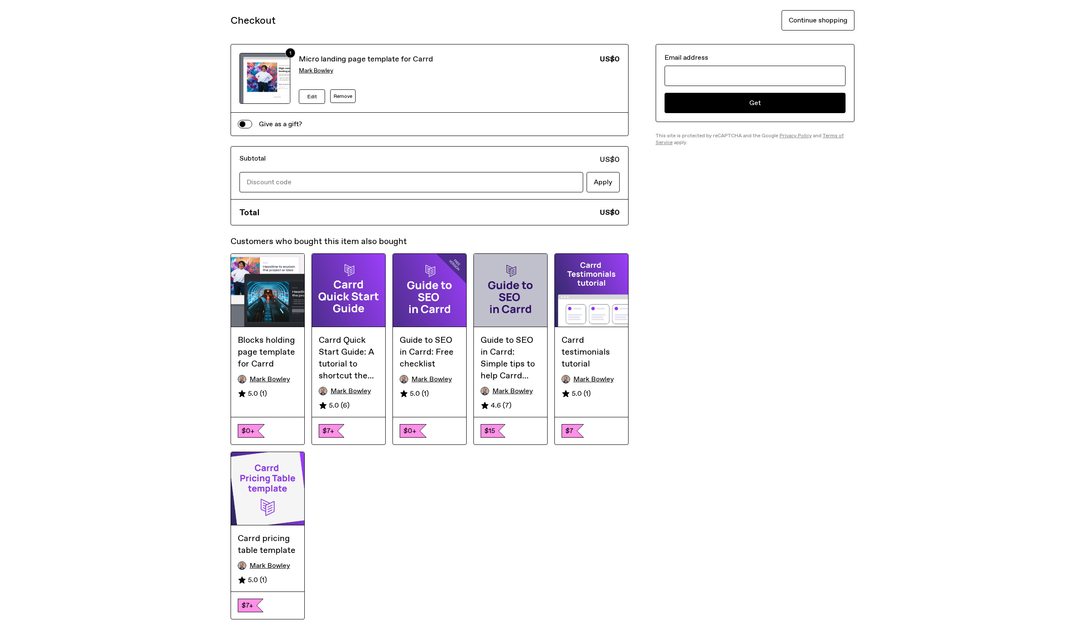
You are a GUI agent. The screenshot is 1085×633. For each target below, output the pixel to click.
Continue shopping (818, 20)
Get (755, 103)
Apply (603, 182)
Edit (312, 97)
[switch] (245, 124)
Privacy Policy (795, 136)
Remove (343, 96)
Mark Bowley (316, 70)
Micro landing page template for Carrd (366, 59)
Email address (686, 57)
